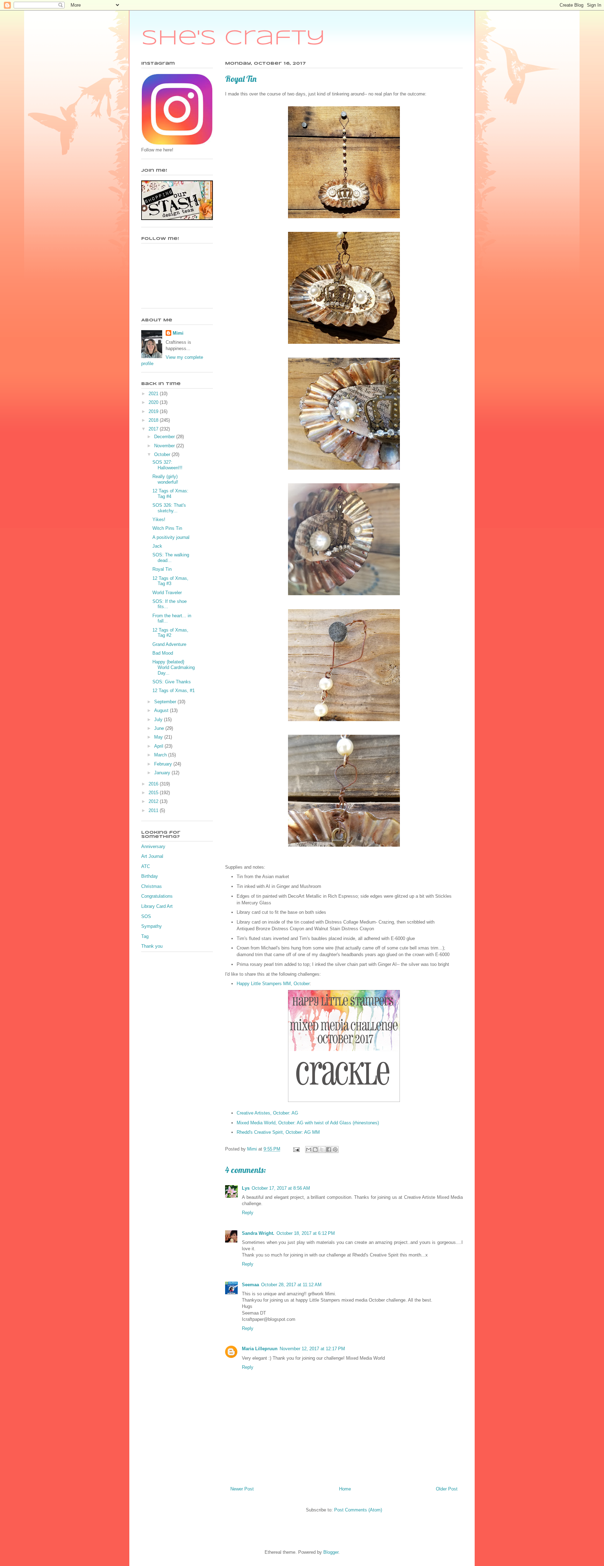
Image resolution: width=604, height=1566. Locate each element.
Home (345, 1489)
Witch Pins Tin (167, 528)
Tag (145, 936)
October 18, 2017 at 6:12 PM (305, 1233)
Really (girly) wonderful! (165, 479)
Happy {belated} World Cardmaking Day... (173, 667)
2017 (154, 429)
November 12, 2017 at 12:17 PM (312, 1348)
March (161, 754)
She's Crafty (233, 38)
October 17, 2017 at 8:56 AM (281, 1188)
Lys (246, 1188)
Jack (157, 546)
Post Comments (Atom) (358, 1509)
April (159, 746)
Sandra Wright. (258, 1233)
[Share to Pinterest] (335, 1149)
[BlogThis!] (315, 1149)
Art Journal (152, 856)
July (159, 719)
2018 (154, 420)
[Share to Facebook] (328, 1149)
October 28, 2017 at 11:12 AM (291, 1284)
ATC (145, 866)
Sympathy (151, 926)
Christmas (151, 886)
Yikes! (158, 519)
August (162, 710)
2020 (154, 402)
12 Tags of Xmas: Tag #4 (170, 493)
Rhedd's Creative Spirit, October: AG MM (278, 1132)
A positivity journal (170, 537)
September (166, 701)
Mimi (178, 333)
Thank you (152, 946)
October (163, 454)
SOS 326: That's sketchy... (169, 508)
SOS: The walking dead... (170, 557)
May (159, 737)
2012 (154, 801)
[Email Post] (296, 1149)
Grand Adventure (169, 644)
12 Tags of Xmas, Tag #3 (170, 581)
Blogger (330, 1552)
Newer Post (242, 1489)
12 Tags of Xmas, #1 (173, 690)
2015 (154, 792)
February (163, 764)
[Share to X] (321, 1149)
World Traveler (167, 592)
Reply (247, 1212)
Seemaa (250, 1284)
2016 (154, 783)
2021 (154, 393)
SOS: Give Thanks (171, 681)
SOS (146, 916)
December (165, 436)
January (163, 772)
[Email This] (308, 1149)
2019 (154, 411)
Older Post (447, 1489)
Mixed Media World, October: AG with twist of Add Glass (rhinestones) (308, 1122)
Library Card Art (157, 906)
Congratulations (157, 896)
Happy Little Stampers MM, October (273, 983)
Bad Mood (162, 653)
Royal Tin (162, 569)
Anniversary (153, 846)
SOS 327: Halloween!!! (167, 465)
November (165, 445)
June (159, 728)
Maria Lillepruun (260, 1348)
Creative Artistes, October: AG (267, 1113)
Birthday (149, 876)
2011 (154, 810)
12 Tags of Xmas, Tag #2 (170, 632)
